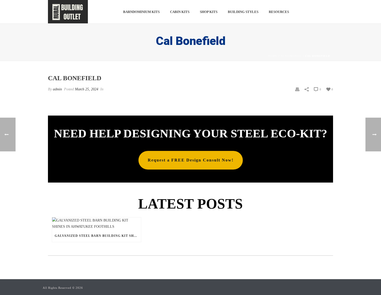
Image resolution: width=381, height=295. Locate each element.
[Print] (297, 89)
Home (272, 56)
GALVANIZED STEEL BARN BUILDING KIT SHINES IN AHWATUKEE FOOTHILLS (98, 236)
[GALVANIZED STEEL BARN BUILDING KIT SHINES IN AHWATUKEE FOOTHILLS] (96, 223)
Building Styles (243, 12)
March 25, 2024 (86, 89)
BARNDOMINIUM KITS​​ (141, 12)
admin (57, 89)
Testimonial (291, 56)
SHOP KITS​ (208, 12)
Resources (279, 12)
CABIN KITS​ (179, 12)
